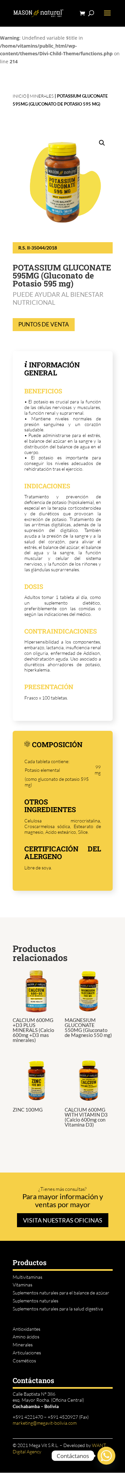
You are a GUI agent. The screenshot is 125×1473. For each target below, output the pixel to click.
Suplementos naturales (35, 1300)
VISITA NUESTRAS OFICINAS (62, 1220)
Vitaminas (22, 1284)
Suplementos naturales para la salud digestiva (58, 1308)
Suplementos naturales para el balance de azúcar (61, 1292)
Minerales (42, 96)
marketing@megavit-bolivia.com (45, 1423)
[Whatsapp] (106, 1456)
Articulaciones (27, 1352)
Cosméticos (24, 1360)
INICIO (19, 96)
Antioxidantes (26, 1329)
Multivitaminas (27, 1277)
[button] (102, 143)
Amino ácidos (26, 1336)
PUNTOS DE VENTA (43, 324)
